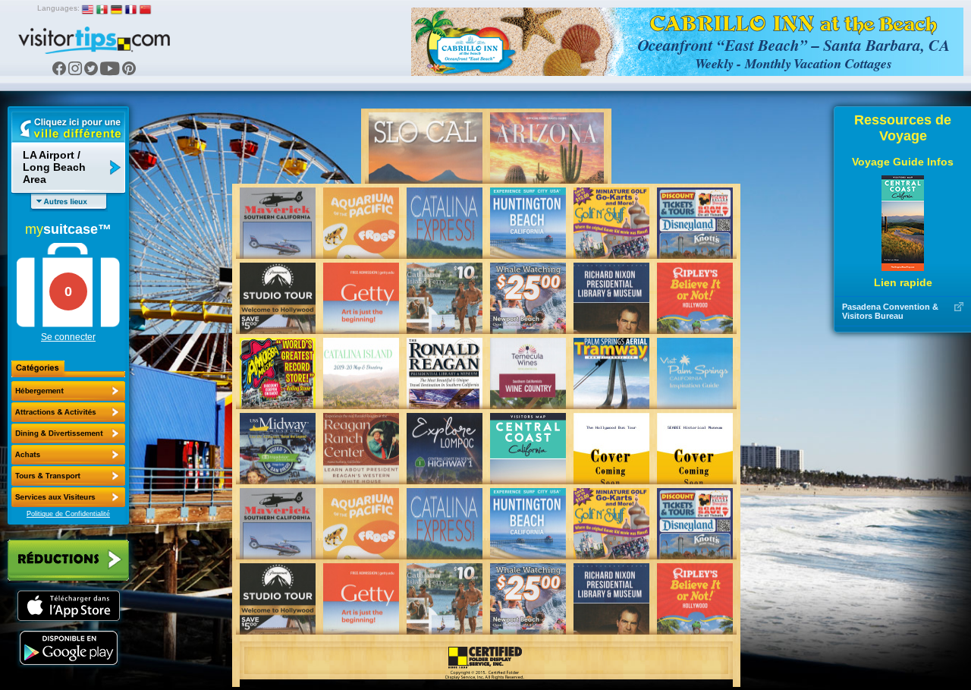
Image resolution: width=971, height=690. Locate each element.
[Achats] (68, 455)
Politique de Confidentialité (68, 514)
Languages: (58, 8)
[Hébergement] (68, 391)
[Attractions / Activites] (68, 412)
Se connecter (68, 337)
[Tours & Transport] (68, 476)
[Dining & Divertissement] (68, 433)
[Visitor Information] (68, 497)
